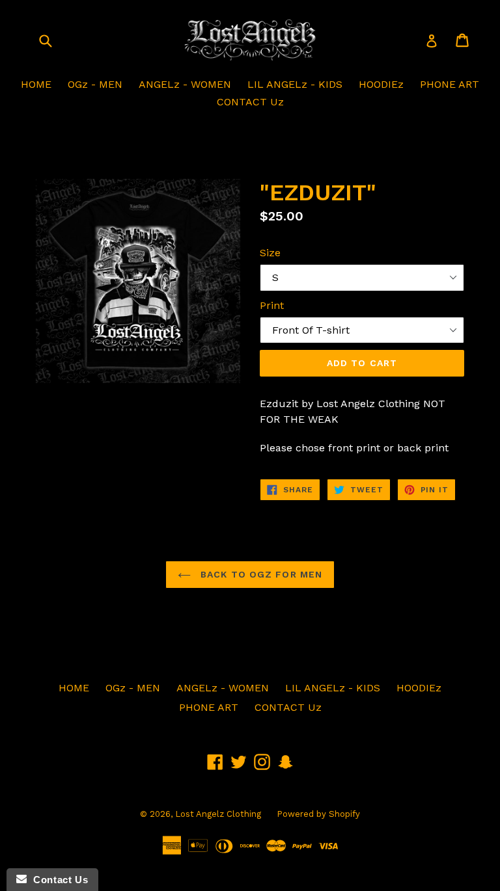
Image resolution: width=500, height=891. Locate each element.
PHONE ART (449, 84)
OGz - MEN (95, 84)
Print (272, 305)
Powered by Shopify (318, 814)
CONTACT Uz (250, 102)
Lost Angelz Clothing (219, 814)
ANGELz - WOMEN (185, 84)
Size (270, 252)
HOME (36, 84)
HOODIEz (381, 84)
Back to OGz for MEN (259, 574)
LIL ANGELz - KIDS (294, 84)
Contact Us (57, 879)
